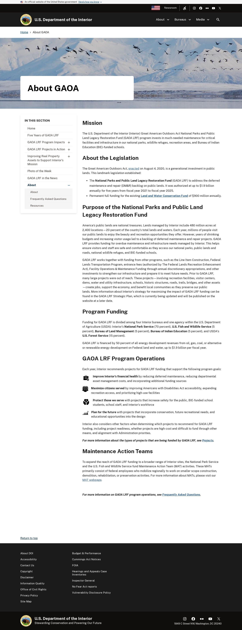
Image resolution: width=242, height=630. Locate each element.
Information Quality (32, 583)
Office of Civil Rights (33, 589)
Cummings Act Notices (86, 559)
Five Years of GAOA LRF (43, 135)
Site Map (26, 601)
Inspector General (83, 580)
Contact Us (27, 565)
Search (218, 19)
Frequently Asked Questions (48, 198)
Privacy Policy (29, 595)
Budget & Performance (86, 553)
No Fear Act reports (84, 586)
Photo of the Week (39, 171)
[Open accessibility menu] (184, 8)
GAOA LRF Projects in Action (46, 149)
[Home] (26, 19)
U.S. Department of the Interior (63, 19)
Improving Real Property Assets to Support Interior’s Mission (45, 160)
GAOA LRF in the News (42, 178)
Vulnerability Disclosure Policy (91, 592)
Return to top (29, 538)
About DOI (26, 553)
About (31, 185)
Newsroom (170, 8)
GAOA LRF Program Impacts (46, 142)
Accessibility (28, 559)
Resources (37, 205)
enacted (133, 168)
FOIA (75, 565)
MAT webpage (92, 480)
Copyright (26, 571)
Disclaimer (27, 577)
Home (31, 128)
